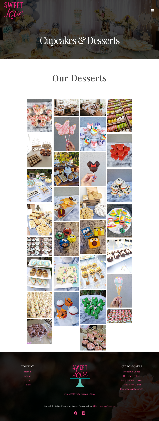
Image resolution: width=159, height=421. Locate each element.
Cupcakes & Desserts (131, 389)
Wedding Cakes (131, 371)
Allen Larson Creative (104, 406)
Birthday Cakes (131, 376)
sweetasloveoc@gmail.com (79, 394)
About (27, 376)
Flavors (27, 384)
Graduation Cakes (131, 384)
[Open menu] (152, 10)
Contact (27, 380)
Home (27, 371)
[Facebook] (75, 413)
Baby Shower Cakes (132, 380)
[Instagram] (83, 413)
